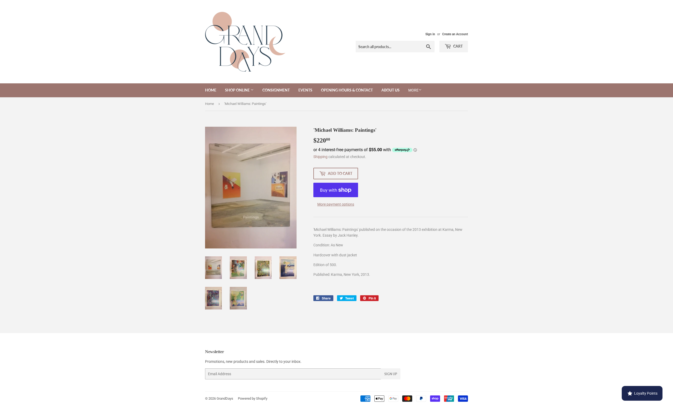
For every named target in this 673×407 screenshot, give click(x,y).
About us (390, 90)
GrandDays (225, 398)
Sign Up (390, 374)
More (413, 90)
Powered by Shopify (252, 398)
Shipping (320, 157)
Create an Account (455, 34)
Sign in (430, 34)
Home (210, 90)
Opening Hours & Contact (347, 90)
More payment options (335, 204)
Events (305, 90)
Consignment (276, 90)
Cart (457, 46)
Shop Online (238, 90)
